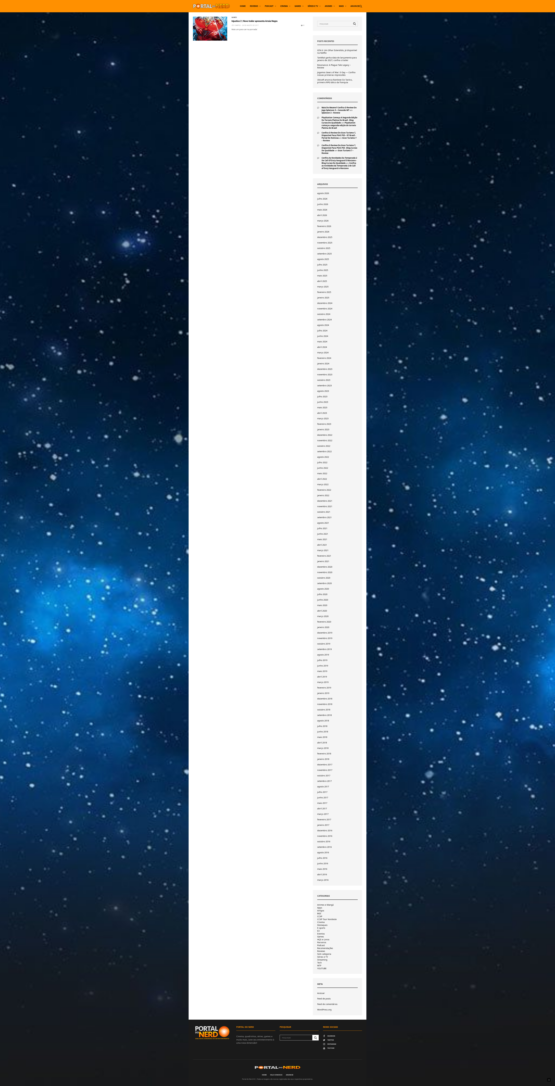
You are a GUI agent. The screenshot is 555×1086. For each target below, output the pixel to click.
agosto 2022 (323, 457)
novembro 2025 (324, 242)
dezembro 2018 (324, 698)
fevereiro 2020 (324, 621)
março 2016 (323, 880)
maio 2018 (322, 737)
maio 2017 (322, 803)
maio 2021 (322, 539)
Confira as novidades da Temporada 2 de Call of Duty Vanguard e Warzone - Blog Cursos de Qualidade (339, 160)
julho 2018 (322, 726)
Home (243, 6)
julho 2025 (322, 264)
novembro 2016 (324, 836)
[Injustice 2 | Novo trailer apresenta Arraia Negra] (210, 29)
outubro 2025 (323, 248)
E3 (318, 931)
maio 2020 (322, 605)
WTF (319, 966)
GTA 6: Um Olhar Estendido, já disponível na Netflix (337, 51)
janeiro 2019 (323, 693)
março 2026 (323, 220)
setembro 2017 (324, 781)
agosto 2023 (323, 391)
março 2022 (323, 484)
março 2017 (323, 814)
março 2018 (323, 748)
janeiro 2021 (323, 561)
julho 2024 (322, 330)
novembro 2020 (324, 572)
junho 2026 (322, 204)
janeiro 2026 (323, 231)
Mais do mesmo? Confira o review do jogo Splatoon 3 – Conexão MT (339, 108)
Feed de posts (324, 998)
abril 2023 (322, 413)
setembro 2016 (324, 847)
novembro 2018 (324, 704)
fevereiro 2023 (324, 424)
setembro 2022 (324, 451)
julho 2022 (322, 462)
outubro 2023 (323, 380)
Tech (319, 963)
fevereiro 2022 (324, 489)
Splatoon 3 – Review (331, 112)
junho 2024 (322, 336)
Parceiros (321, 942)
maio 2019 (322, 671)
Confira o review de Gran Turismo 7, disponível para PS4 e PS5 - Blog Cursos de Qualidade (339, 148)
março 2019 (323, 682)
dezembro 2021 (324, 500)
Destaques (322, 925)
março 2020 (323, 616)
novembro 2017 (324, 770)
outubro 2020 (323, 577)
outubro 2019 (323, 643)
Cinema (284, 6)
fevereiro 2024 (324, 358)
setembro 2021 (324, 517)
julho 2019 (322, 660)
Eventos (321, 934)
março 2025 (323, 286)
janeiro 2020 (323, 627)
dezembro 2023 (324, 369)
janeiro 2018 (323, 759)
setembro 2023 (324, 385)
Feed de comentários (327, 1004)
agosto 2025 (323, 259)
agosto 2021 (323, 522)
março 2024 (323, 352)
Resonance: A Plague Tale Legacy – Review (334, 66)
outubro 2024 (323, 314)
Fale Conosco (276, 1075)
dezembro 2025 (324, 237)
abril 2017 (322, 808)
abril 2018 (322, 742)
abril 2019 (322, 676)
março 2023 (323, 418)
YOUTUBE (321, 968)
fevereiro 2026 (324, 226)
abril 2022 (322, 479)
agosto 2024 (323, 325)
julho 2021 (322, 528)
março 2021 (323, 550)
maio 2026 (322, 209)
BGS (319, 914)
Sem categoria (324, 954)
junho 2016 (322, 863)
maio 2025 (322, 275)
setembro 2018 (324, 715)
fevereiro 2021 (324, 555)
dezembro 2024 (324, 303)
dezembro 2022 (324, 435)
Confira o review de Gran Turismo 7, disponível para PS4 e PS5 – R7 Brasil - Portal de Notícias (339, 135)
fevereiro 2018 (324, 753)
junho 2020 (322, 599)
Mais (341, 6)
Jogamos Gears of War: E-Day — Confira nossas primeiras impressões (336, 73)
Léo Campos (236, 25)
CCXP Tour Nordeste (327, 919)
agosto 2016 (323, 852)
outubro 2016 (323, 841)
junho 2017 (322, 797)
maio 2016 (322, 869)
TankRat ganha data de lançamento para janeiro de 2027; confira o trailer (337, 59)
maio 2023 (322, 407)
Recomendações (325, 948)
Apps (319, 908)
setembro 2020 (324, 583)
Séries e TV (313, 6)
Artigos (320, 911)
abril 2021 (322, 544)
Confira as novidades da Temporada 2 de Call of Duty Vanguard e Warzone (339, 166)
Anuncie (354, 6)
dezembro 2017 (324, 764)
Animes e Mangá (325, 905)
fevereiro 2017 (324, 819)
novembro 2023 (324, 374)
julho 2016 (322, 858)
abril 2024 (322, 347)
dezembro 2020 (324, 566)
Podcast (269, 6)
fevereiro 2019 (324, 687)
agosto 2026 (323, 193)
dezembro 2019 (324, 632)
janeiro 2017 (323, 825)
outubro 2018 (323, 709)
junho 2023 (322, 402)
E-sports (321, 928)
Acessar (321, 993)
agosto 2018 (323, 720)
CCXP (319, 916)
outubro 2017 (323, 775)
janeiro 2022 (323, 495)
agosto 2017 (323, 786)
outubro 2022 (323, 446)
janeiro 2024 (323, 363)
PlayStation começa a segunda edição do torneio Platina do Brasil (339, 125)
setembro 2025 (324, 253)
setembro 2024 (324, 319)
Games (298, 6)
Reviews (254, 6)
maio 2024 (322, 341)
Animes (328, 6)
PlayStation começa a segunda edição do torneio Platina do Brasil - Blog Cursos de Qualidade (339, 120)
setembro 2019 (324, 649)
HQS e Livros (323, 940)
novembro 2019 (324, 638)
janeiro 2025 (323, 297)
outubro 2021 (323, 511)
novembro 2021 (324, 506)
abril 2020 (322, 610)
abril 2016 (322, 874)
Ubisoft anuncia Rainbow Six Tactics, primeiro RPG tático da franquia (335, 81)
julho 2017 (322, 792)
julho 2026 (322, 198)
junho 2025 (322, 270)
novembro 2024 (324, 308)
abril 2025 (322, 281)
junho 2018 (322, 731)
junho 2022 (322, 468)
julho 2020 (322, 594)
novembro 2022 (324, 440)
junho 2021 (322, 533)
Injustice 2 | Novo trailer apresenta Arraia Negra (255, 21)
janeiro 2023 (323, 429)
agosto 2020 (323, 588)
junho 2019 (322, 665)
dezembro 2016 (324, 830)
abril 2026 (322, 215)
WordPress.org (324, 1009)
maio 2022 (322, 473)
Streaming (322, 960)
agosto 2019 (323, 654)
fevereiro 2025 (324, 292)
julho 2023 (322, 396)
